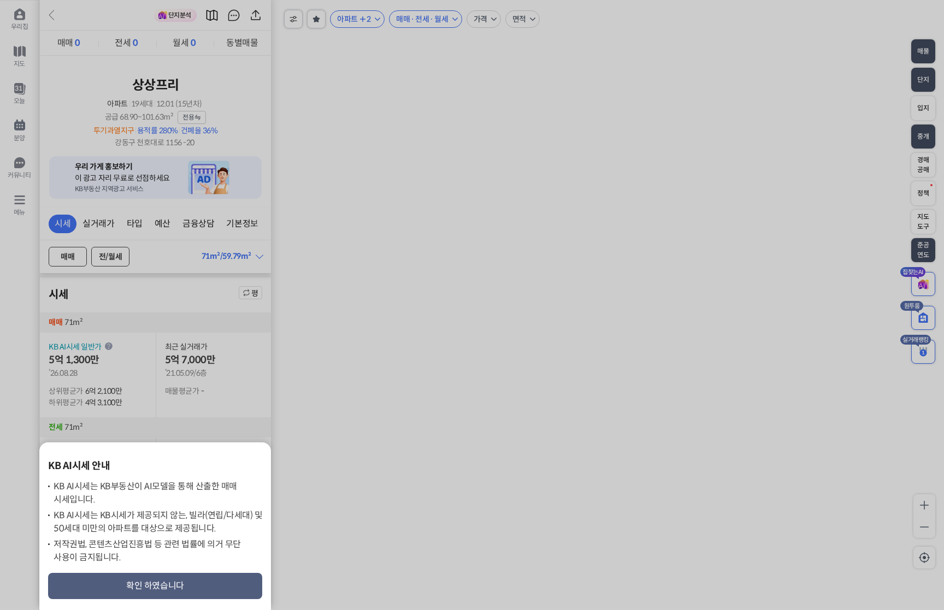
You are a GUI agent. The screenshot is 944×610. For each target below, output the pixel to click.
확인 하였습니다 (155, 585)
